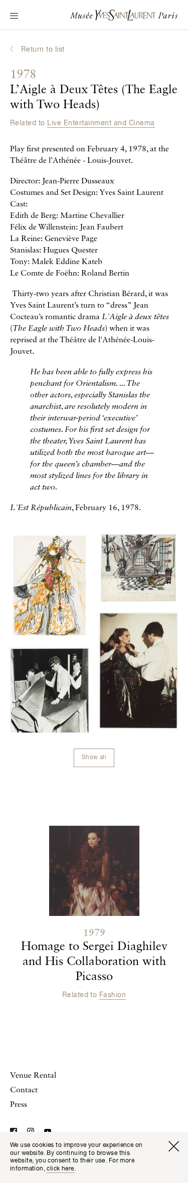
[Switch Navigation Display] (14, 17)
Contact (24, 1090)
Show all (94, 758)
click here (60, 1169)
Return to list (43, 49)
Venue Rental (33, 1076)
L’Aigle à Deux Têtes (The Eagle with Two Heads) (93, 90)
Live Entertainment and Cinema (100, 123)
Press (18, 1105)
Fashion (112, 995)
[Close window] (173, 1146)
